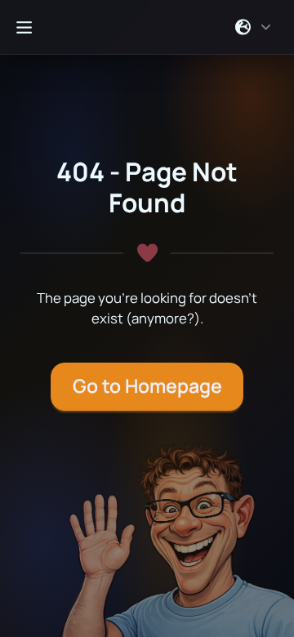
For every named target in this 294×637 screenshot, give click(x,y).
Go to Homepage (147, 385)
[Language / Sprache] (253, 27)
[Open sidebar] (24, 27)
